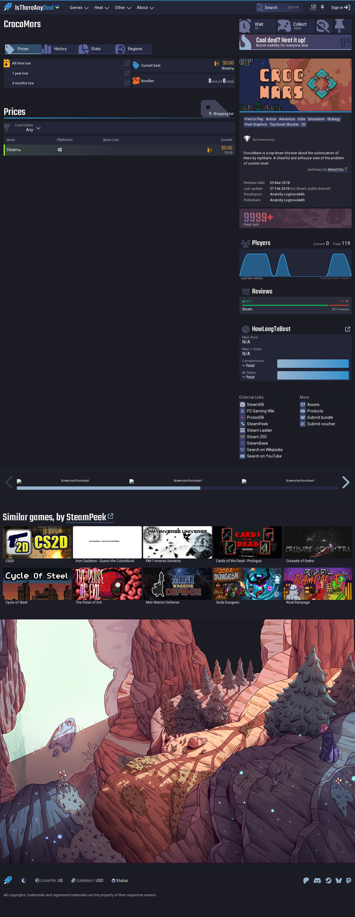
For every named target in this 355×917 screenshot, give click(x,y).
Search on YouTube (264, 456)
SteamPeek (257, 424)
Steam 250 (257, 437)
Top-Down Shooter (284, 124)
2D (303, 124)
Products (315, 411)
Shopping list (223, 114)
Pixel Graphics (256, 124)
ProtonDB (255, 417)
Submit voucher (321, 424)
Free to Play (254, 119)
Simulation (316, 119)
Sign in (337, 7)
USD (89, 880)
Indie (301, 119)
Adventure (287, 119)
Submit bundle (320, 417)
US (51, 880)
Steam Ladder (259, 430)
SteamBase (257, 443)
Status (121, 880)
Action (271, 119)
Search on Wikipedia (265, 449)
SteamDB (255, 404)
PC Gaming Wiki (260, 411)
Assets (313, 404)
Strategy (333, 119)
